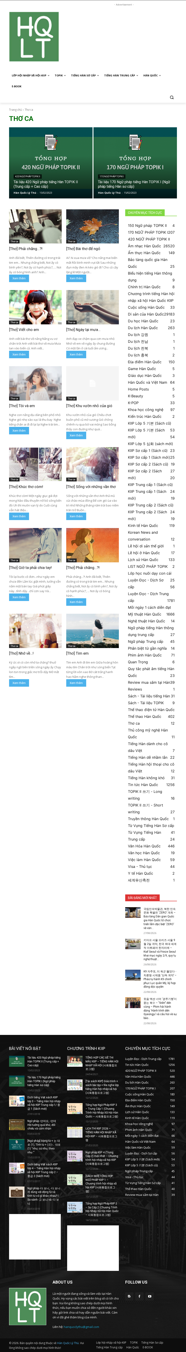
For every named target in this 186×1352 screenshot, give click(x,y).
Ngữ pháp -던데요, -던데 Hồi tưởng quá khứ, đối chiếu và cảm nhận (41, 1124)
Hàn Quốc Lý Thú (68, 1343)
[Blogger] (129, 1296)
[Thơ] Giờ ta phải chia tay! (30, 567)
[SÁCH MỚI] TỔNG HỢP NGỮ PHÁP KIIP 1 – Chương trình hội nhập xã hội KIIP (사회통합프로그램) (101, 1183)
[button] (171, 97)
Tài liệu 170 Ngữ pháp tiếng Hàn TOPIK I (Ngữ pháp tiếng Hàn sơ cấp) (44, 1081)
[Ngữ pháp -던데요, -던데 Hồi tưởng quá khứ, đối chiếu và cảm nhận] (16, 1124)
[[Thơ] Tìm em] (92, 631)
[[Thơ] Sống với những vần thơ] (92, 464)
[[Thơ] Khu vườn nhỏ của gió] (92, 383)
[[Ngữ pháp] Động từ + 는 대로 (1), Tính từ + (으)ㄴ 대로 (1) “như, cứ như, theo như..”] (16, 1144)
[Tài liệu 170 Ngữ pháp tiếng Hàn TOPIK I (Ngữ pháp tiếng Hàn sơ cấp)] (135, 162)
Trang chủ (15, 110)
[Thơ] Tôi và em (22, 405)
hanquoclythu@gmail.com (81, 1327)
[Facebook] (139, 1296)
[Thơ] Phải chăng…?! (25, 248)
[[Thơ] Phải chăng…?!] (35, 226)
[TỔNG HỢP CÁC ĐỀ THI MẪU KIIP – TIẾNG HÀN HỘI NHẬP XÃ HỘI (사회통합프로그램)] (75, 1061)
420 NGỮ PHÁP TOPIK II (27, 176)
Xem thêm (19, 278)
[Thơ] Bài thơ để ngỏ (83, 248)
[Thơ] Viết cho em (24, 329)
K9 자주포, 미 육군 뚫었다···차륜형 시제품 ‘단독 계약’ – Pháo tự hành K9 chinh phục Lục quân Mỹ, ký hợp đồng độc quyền (160, 979)
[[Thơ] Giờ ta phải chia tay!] (35, 545)
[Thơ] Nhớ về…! (21, 653)
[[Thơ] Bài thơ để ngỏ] (92, 226)
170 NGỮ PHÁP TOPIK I (112, 176)
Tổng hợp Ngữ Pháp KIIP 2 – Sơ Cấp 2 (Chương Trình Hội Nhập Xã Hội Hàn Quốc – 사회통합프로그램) (102, 1209)
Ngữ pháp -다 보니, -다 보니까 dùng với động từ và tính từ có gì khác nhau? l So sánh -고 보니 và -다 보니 (43, 1196)
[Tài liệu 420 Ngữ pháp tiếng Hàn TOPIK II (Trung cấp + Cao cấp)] (51, 162)
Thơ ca (14, 241)
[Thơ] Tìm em (77, 653)
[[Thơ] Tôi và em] (35, 383)
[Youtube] (150, 1296)
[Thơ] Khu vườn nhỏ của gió (89, 405)
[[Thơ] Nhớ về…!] (35, 631)
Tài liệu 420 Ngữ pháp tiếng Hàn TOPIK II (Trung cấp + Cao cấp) (44, 1061)
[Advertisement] (124, 39)
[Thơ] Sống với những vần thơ (91, 486)
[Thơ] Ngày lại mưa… (83, 329)
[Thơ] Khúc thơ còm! (26, 486)
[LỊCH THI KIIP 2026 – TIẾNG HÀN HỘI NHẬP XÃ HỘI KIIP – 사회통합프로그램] (75, 1132)
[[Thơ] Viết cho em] (35, 307)
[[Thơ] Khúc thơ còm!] (35, 464)
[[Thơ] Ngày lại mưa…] (92, 307)
